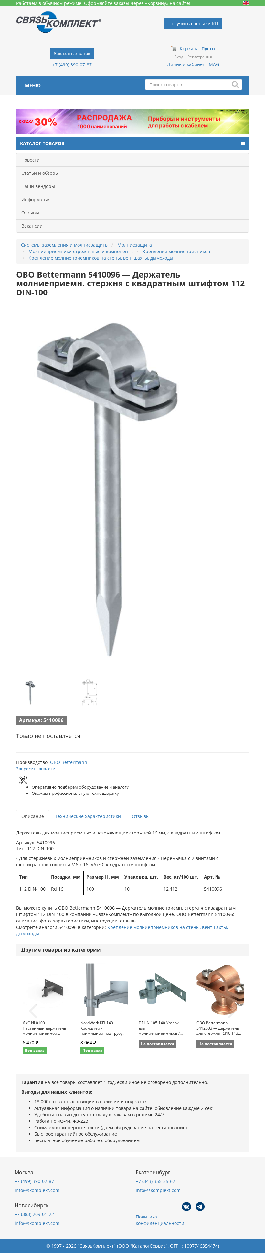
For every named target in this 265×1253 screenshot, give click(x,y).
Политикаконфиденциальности (160, 1220)
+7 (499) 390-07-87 (72, 65)
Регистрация (199, 57)
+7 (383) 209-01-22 (34, 1214)
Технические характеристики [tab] (88, 816)
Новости (30, 160)
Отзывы (30, 213)
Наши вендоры (38, 186)
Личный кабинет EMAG (193, 64)
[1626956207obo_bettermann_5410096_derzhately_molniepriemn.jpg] (30, 692)
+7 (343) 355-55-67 (155, 1181)
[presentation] (33, 1011)
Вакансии (32, 226)
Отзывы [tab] (141, 816)
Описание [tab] (32, 816)
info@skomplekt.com (37, 1190)
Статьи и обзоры (40, 173)
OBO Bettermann (68, 762)
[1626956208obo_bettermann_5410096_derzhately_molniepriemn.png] (89, 692)
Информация (36, 199)
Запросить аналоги (35, 769)
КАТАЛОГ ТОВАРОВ (42, 143)
